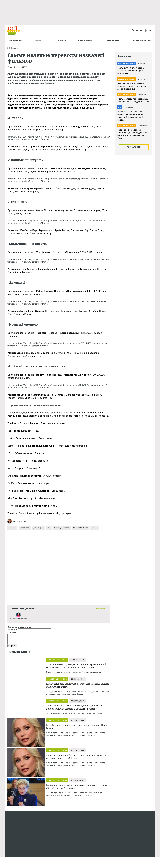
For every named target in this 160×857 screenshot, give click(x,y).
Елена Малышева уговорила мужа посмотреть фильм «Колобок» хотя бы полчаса (77, 786)
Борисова (21, 521)
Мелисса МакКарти (80, 528)
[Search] (133, 31)
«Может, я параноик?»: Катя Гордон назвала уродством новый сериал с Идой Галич (77, 756)
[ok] (146, 31)
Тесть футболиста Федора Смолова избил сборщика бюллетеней (131, 71)
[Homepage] (15, 30)
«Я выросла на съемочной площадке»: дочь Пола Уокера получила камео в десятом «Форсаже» (74, 707)
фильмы (94, 528)
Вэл (14, 521)
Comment (12, 632)
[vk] (137, 31)
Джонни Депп (38, 528)
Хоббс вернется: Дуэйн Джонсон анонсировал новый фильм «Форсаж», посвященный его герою (76, 666)
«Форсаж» (12, 528)
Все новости (134, 147)
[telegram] (141, 31)
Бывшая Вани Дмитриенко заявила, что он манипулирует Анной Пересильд (133, 86)
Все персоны (101, 609)
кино (48, 528)
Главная (15, 48)
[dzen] (150, 31)
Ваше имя (12, 629)
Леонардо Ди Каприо (62, 528)
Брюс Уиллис (25, 528)
